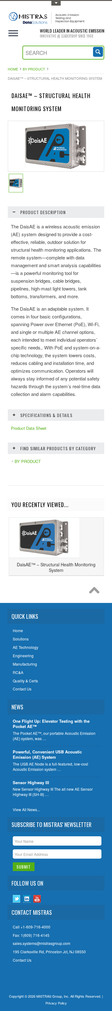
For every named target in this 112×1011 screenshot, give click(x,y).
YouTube (37, 899)
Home (13, 68)
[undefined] (56, 170)
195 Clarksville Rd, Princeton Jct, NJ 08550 (49, 951)
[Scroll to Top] (96, 592)
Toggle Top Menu (56, 3)
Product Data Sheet (28, 428)
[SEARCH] (99, 51)
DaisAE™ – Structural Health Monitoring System (56, 567)
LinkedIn (27, 899)
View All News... (26, 809)
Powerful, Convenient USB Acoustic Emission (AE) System (47, 754)
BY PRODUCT (34, 68)
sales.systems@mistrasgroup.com (41, 943)
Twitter (17, 899)
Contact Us (22, 960)
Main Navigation (13, 33)
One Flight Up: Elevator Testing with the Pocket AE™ (51, 724)
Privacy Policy (56, 1002)
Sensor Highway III (31, 782)
